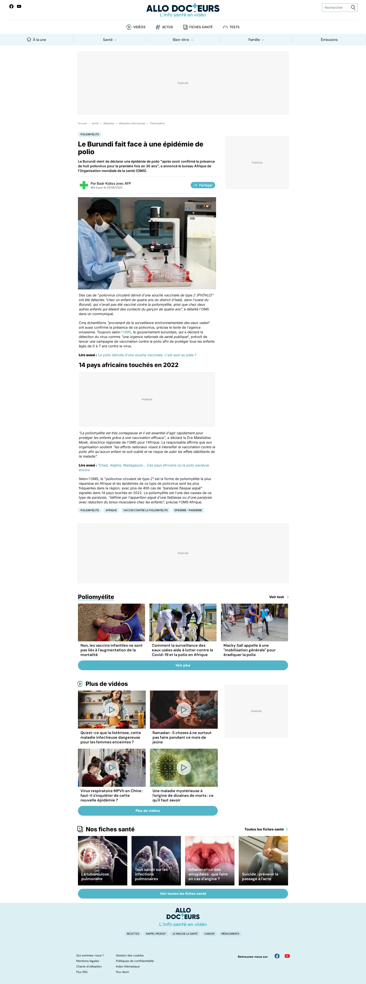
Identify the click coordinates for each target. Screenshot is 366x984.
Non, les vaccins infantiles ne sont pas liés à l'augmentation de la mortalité (111, 650)
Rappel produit (156, 933)
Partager (206, 185)
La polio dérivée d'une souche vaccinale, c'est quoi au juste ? (147, 355)
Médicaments (230, 933)
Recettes (133, 933)
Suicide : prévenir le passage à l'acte (260, 876)
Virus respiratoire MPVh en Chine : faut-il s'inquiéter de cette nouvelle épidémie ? (111, 795)
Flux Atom (122, 972)
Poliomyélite (157, 123)
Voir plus (183, 665)
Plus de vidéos (107, 683)
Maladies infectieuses (132, 123)
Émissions (329, 39)
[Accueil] (183, 917)
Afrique (111, 510)
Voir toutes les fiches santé (183, 893)
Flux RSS (81, 972)
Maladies (109, 123)
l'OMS (126, 332)
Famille (254, 39)
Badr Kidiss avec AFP (114, 183)
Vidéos (139, 27)
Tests (235, 27)
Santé (108, 39)
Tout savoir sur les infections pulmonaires (151, 874)
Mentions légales (87, 961)
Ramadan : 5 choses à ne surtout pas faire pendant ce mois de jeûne (182, 737)
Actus (167, 27)
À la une (39, 39)
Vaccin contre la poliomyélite (145, 510)
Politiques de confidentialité (135, 961)
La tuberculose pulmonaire (95, 876)
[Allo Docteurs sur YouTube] (19, 6)
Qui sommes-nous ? (90, 955)
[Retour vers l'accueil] (183, 10)
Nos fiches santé (110, 829)
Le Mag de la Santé (185, 933)
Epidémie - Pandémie (188, 510)
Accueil (82, 123)
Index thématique (128, 966)
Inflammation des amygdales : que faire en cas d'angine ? (208, 874)
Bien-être (181, 39)
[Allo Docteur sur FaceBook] (11, 6)
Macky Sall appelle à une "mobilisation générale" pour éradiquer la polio (249, 650)
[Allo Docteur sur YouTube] (287, 956)
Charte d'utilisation (89, 966)
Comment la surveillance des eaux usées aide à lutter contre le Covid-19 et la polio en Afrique (182, 650)
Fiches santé (201, 27)
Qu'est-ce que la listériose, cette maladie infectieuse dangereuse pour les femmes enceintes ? (110, 737)
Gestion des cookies (130, 955)
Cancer (209, 933)
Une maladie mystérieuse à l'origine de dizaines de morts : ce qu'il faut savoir (183, 795)
